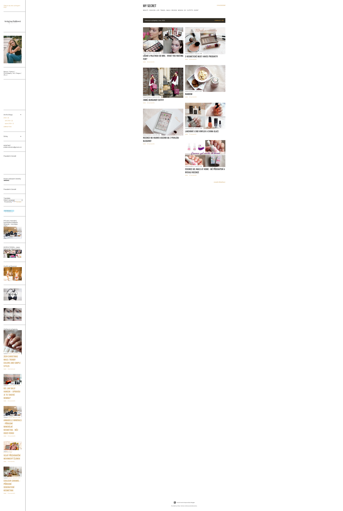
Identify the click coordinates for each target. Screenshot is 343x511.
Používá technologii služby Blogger (186, 502)
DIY (185, 10)
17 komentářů (192, 134)
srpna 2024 (9, 123)
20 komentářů (11, 436)
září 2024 (8, 120)
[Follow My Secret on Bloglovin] (9, 212)
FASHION (152, 10)
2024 (6, 118)
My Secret (149, 5)
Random (188, 94)
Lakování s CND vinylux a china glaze (202, 131)
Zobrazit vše (219, 20)
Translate (18, 202)
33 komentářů (193, 97)
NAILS (168, 10)
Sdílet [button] (144, 62)
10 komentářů (11, 493)
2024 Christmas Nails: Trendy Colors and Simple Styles (12, 361)
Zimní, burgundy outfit (153, 99)
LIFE (157, 10)
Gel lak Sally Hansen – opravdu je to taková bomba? (12, 393)
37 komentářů (151, 144)
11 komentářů (11, 461)
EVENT (196, 10)
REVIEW (174, 10)
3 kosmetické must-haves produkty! (201, 56)
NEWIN (180, 10)
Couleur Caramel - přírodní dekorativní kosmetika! (12, 485)
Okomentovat (11, 369)
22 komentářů (151, 102)
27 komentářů (193, 175)
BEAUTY (145, 10)
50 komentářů (11, 401)
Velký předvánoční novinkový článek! (12, 457)
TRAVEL (162, 10)
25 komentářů (150, 62)
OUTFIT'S (190, 10)
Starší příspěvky (219, 182)
